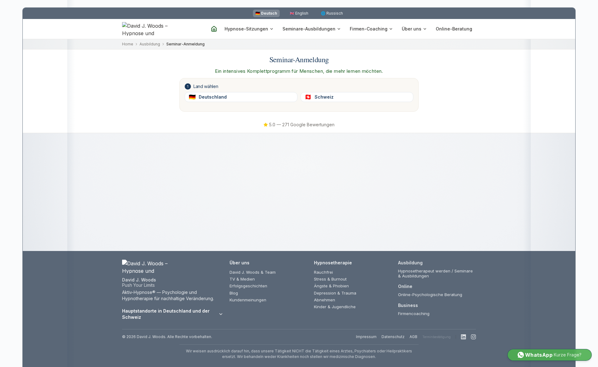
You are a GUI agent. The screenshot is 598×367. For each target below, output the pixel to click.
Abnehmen (324, 299)
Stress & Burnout (330, 278)
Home (127, 44)
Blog (234, 292)
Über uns (411, 28)
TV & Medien (242, 278)
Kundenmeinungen (248, 299)
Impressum (366, 336)
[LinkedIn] (463, 336)
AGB (413, 336)
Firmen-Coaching (368, 28)
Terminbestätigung (436, 337)
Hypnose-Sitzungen (246, 28)
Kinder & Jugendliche (335, 306)
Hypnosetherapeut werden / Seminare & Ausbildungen (435, 273)
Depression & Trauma (335, 292)
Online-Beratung (454, 28)
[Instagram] (473, 336)
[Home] (214, 29)
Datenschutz (393, 336)
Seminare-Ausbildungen (308, 28)
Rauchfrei (323, 272)
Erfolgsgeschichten (248, 285)
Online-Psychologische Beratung (430, 294)
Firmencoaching (414, 313)
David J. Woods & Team (253, 272)
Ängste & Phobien (331, 285)
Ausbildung (150, 44)
